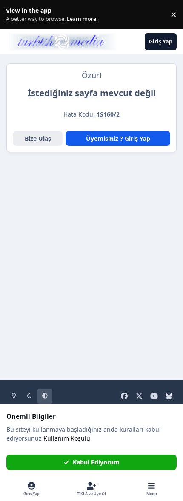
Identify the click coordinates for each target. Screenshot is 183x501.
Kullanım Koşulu (66, 438)
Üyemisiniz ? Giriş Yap (118, 138)
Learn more (16, 15)
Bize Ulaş (38, 138)
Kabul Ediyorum (96, 462)
